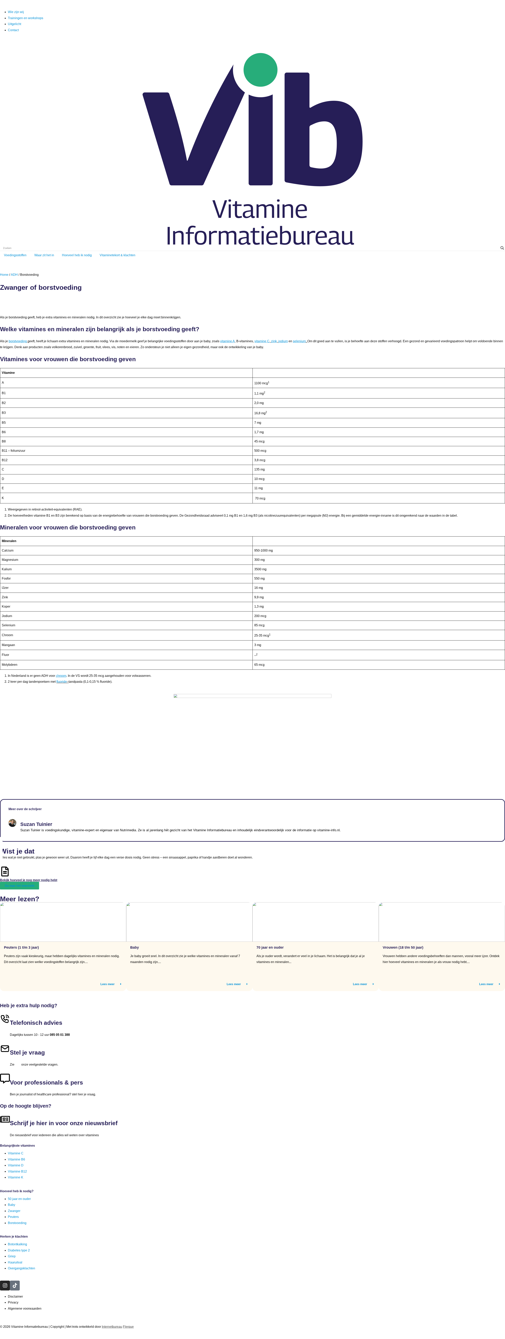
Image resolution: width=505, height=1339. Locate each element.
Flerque (128, 1326)
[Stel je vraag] (5, 1049)
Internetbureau (112, 1326)
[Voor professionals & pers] (5, 1079)
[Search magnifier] (502, 248)
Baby (134, 947)
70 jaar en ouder (270, 947)
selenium (299, 341)
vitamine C (261, 341)
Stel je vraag (27, 1052)
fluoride (61, 681)
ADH (14, 274)
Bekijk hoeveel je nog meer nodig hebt (28, 880)
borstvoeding (18, 341)
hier (18, 1064)
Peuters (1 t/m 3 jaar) (21, 947)
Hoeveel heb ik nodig (77, 255)
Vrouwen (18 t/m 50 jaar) (403, 947)
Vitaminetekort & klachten (117, 255)
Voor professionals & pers (46, 1082)
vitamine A (227, 341)
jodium (283, 341)
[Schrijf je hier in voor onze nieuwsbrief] (5, 1119)
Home (4, 274)
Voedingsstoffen (15, 255)
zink (274, 341)
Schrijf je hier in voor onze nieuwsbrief (64, 1123)
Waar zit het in (44, 255)
